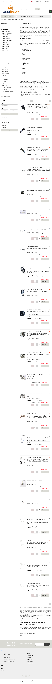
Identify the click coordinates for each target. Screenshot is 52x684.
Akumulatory (4, 89)
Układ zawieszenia (5, 73)
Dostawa (28, 653)
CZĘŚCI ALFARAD (6, 31)
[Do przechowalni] (50, 118)
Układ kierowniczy (5, 65)
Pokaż (9, 130)
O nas (2, 668)
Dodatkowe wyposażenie (6, 87)
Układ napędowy (5, 67)
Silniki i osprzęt (5, 79)
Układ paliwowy (5, 69)
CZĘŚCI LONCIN (5, 46)
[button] (29, 651)
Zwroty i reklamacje (30, 655)
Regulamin (29, 657)
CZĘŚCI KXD (4, 42)
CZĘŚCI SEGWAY (5, 52)
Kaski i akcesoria (4, 94)
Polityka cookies (30, 659)
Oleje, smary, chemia (5, 96)
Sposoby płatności (30, 661)
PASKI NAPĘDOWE (6, 54)
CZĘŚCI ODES (5, 48)
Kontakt (2, 670)
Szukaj (9, 113)
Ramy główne (4, 85)
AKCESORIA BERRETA (26, 16)
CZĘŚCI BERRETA (6, 36)
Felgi (3, 83)
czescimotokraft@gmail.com (9, 659)
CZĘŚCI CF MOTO (6, 38)
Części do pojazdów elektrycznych (8, 91)
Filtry (3, 77)
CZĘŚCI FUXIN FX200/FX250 (8, 40)
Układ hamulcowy (5, 63)
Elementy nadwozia (6, 75)
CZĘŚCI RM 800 (5, 50)
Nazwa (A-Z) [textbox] (22, 100)
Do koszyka (44, 118)
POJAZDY (16, 16)
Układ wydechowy (5, 71)
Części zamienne (4, 29)
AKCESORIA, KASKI (38, 16)
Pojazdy (3, 27)
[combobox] (26, 101)
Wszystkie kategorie (7, 16)
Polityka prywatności (30, 663)
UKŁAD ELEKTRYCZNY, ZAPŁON (9, 61)
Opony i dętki (4, 81)
